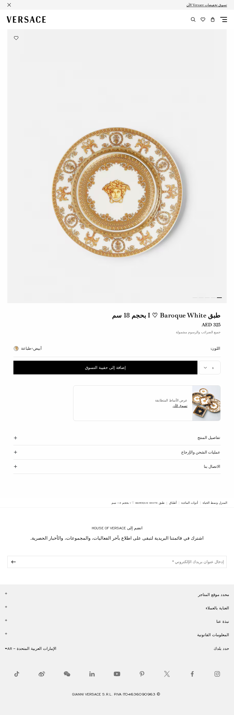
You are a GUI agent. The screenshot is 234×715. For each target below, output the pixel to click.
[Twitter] (167, 674)
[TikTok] (16, 674)
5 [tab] (195, 298)
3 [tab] (207, 298)
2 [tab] (213, 298)
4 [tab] (201, 298)
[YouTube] (117, 674)
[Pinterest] (142, 674)
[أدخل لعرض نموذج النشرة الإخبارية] (12, 562)
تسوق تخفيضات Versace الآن (206, 5)
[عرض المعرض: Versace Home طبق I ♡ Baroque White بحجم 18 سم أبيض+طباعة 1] (117, 166)
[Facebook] (192, 674)
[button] (212, 19)
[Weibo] (41, 674)
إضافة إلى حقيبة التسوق (105, 368)
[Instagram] (217, 674)
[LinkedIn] (92, 674)
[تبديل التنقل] (223, 19)
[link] (215, 503)
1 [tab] (219, 298)
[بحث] (193, 19)
